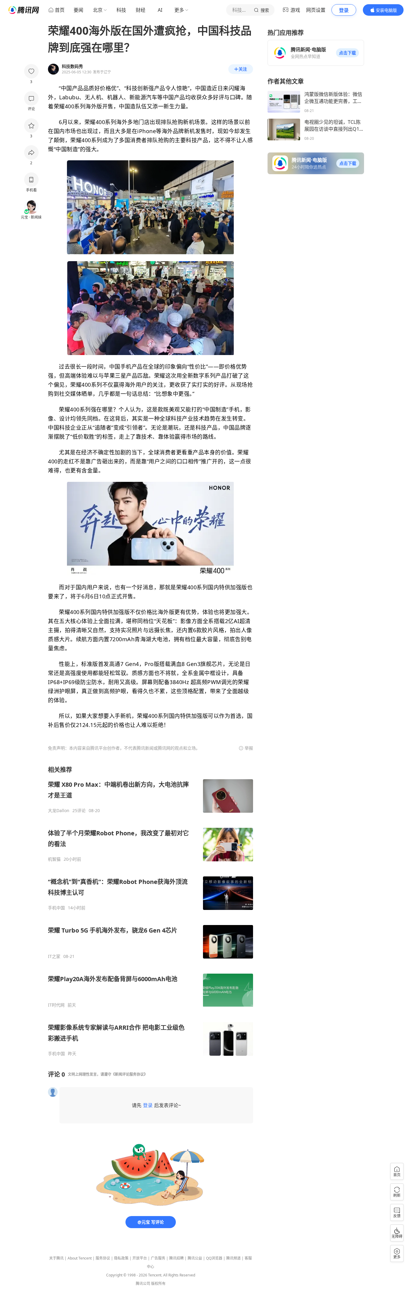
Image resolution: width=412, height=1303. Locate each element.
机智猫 (54, 859)
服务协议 (103, 1258)
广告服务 (158, 1258)
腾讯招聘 (176, 1258)
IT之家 (54, 956)
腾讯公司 (143, 1283)
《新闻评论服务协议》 (129, 1074)
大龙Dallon (58, 810)
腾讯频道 (233, 1258)
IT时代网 (56, 1005)
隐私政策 (121, 1258)
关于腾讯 (56, 1258)
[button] (347, 52)
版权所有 (158, 1283)
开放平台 (139, 1258)
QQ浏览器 (214, 1258)
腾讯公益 (195, 1258)
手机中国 (56, 908)
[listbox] (150, 911)
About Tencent (80, 1258)
